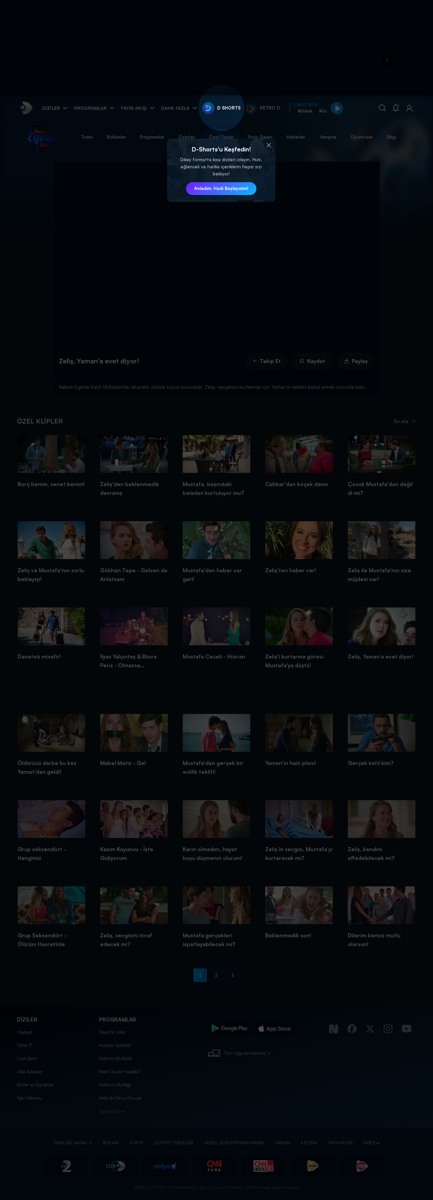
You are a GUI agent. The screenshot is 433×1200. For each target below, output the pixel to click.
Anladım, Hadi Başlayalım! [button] (221, 188)
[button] (269, 145)
